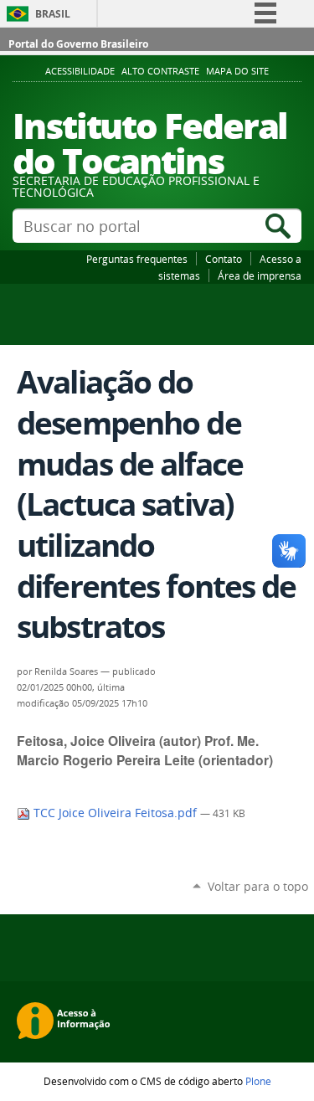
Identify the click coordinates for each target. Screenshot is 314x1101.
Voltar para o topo (258, 886)
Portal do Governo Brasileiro (78, 44)
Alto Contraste (160, 71)
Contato (223, 258)
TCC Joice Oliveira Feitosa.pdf (115, 813)
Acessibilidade (80, 71)
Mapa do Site (237, 71)
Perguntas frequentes (137, 258)
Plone (258, 1081)
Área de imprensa (259, 275)
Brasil (52, 14)
